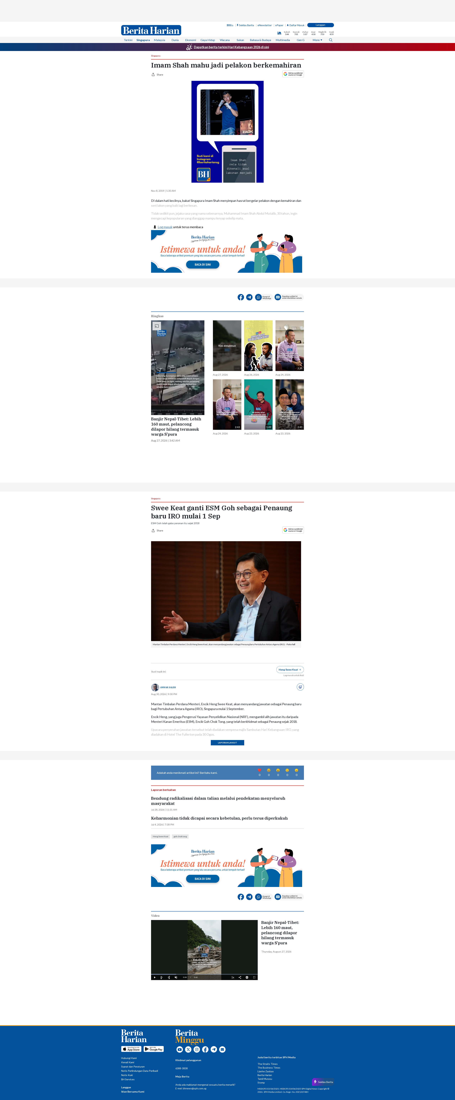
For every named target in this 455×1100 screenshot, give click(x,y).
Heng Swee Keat (160, 836)
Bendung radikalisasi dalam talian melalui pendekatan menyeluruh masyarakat (218, 801)
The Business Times (269, 1067)
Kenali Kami (127, 1062)
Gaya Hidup (207, 40)
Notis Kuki (127, 1075)
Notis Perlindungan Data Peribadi (139, 1070)
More (316, 40)
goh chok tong (180, 836)
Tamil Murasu (265, 1078)
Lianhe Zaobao (266, 1071)
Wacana (225, 40)
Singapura (143, 40)
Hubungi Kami (129, 1057)
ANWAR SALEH (168, 687)
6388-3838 (181, 1068)
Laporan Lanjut (227, 742)
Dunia (175, 40)
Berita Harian (265, 1075)
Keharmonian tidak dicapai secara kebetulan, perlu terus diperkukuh (219, 818)
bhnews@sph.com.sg (194, 1088)
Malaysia (159, 40)
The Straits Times (268, 1063)
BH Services (128, 1079)
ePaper (279, 25)
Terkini (128, 40)
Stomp (261, 1082)
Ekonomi (190, 40)
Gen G (300, 40)
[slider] (204, 974)
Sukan (240, 40)
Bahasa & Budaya (260, 40)
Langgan (320, 24)
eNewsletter (265, 25)
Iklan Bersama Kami (132, 1091)
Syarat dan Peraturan (133, 1066)
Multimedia (283, 40)
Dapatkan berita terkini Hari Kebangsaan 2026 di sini (231, 47)
